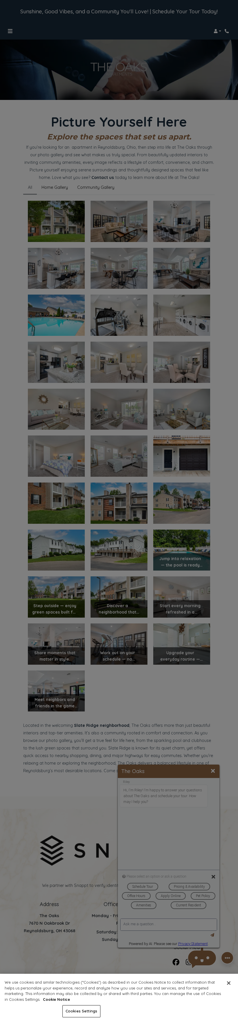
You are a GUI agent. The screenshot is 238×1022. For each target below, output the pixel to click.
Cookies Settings (81, 1011)
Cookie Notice (56, 999)
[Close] (228, 983)
